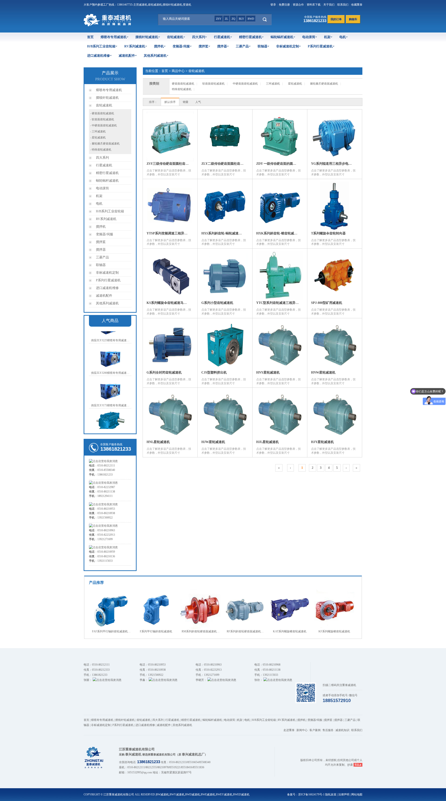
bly (241, 18)
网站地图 (356, 794)
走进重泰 (289, 730)
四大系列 (198, 37)
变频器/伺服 (181, 46)
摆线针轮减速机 (146, 37)
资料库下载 (314, 4)
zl (226, 18)
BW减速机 (162, 794)
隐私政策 (330, 794)
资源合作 (298, 4)
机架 (327, 37)
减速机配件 (127, 55)
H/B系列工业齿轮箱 (101, 46)
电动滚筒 (308, 37)
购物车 (353, 19)
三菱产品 (242, 46)
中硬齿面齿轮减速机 (245, 83)
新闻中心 (302, 730)
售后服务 (328, 730)
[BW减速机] (108, 25)
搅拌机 (159, 46)
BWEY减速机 (224, 794)
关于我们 (328, 4)
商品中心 (178, 71)
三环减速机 (273, 83)
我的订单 (336, 19)
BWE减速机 (208, 794)
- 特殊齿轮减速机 (100, 149)
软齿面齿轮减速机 (213, 83)
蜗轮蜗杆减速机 (282, 37)
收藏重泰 (356, 4)
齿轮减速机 (175, 37)
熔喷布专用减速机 (114, 37)
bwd (251, 18)
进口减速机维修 (98, 55)
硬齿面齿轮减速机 (183, 83)
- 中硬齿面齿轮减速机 (103, 125)
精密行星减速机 (250, 37)
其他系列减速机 (155, 55)
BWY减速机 (177, 794)
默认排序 (170, 102)
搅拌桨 (203, 46)
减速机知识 (342, 730)
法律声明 (343, 794)
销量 (185, 102)
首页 (90, 37)
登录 (273, 4)
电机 (342, 37)
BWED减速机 (241, 794)
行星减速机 (222, 37)
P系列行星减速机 (320, 46)
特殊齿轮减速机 (181, 89)
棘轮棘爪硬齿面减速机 (324, 83)
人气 (198, 102)
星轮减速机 (295, 83)
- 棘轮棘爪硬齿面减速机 (105, 143)
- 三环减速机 (98, 131)
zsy (218, 18)
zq (233, 18)
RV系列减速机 (134, 46)
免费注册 (284, 4)
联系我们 (342, 4)
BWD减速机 (192, 794)
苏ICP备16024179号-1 (311, 794)
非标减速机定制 (287, 46)
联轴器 (262, 46)
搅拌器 (222, 46)
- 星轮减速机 (98, 137)
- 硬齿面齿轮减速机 (102, 113)
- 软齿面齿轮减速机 (102, 119)
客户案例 (315, 730)
